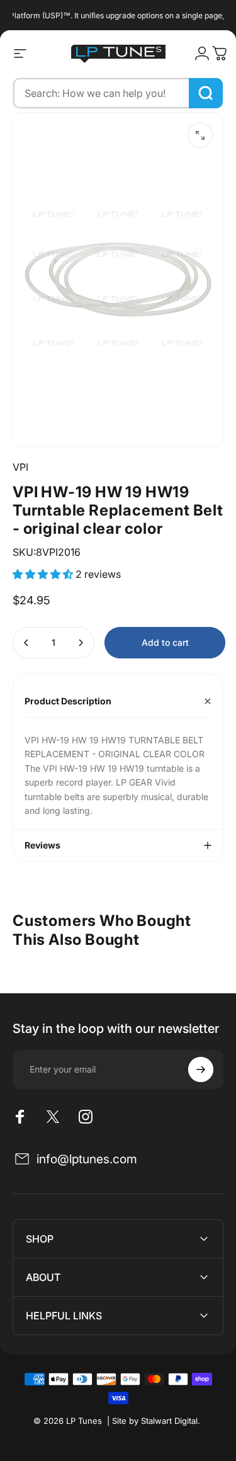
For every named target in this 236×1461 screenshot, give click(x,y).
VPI (20, 467)
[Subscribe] (200, 1069)
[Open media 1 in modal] (200, 135)
